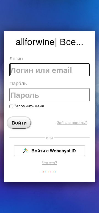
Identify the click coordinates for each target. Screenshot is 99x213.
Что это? (49, 162)
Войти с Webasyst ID (53, 150)
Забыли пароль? (72, 122)
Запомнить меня (28, 105)
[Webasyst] (49, 173)
